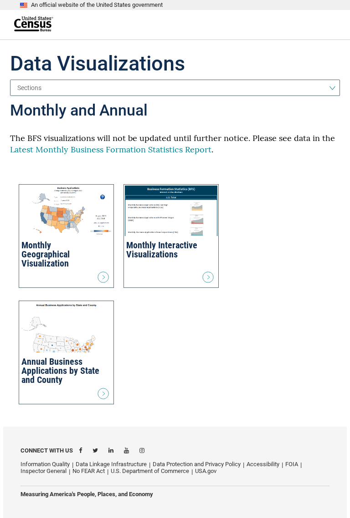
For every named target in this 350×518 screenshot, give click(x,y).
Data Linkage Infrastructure (111, 464)
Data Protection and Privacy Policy (197, 464)
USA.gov (205, 471)
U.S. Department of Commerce (150, 471)
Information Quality (45, 464)
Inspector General (44, 471)
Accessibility (263, 464)
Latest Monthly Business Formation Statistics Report (110, 149)
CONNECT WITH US (47, 450)
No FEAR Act (88, 471)
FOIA (291, 464)
